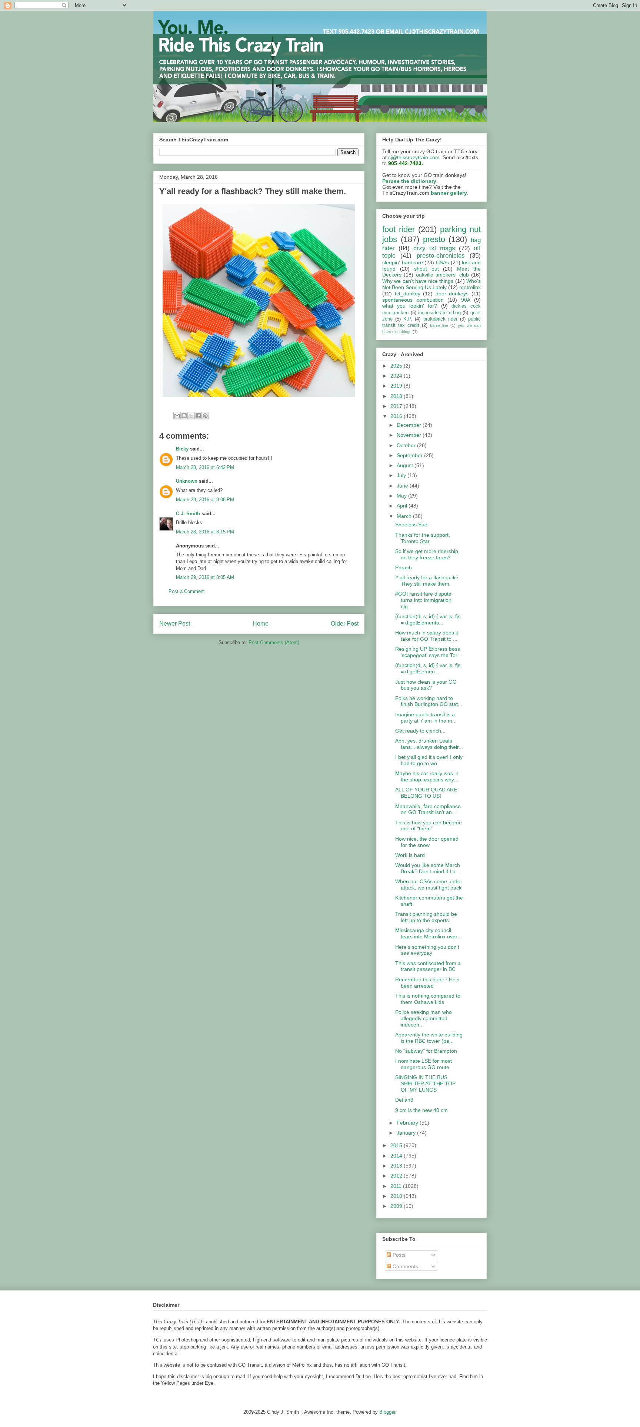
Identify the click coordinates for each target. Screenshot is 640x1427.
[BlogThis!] (184, 415)
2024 (397, 376)
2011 (396, 1186)
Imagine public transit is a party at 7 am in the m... (426, 717)
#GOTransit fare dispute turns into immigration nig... (423, 600)
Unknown (186, 481)
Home (261, 623)
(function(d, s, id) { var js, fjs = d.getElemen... (427, 668)
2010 (397, 1196)
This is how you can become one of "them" (428, 826)
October (407, 445)
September (410, 455)
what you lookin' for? (409, 306)
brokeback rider (440, 319)
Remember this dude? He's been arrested (427, 983)
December (410, 425)
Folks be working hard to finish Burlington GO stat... (428, 701)
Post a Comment (187, 591)
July (402, 475)
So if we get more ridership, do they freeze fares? (427, 554)
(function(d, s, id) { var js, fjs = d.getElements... (427, 619)
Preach (403, 567)
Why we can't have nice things (417, 281)
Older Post (345, 623)
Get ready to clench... (420, 731)
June (403, 486)
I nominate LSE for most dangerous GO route (423, 1064)
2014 (397, 1156)
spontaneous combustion (413, 300)
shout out (426, 269)
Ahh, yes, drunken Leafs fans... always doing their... (429, 744)
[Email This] (177, 415)
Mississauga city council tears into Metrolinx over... (428, 933)
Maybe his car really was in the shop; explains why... (427, 776)
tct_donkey (407, 294)
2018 (397, 396)
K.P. (407, 319)
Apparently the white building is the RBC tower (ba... (429, 1038)
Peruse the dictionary (409, 181)
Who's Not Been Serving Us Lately (431, 284)
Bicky (182, 449)
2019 (397, 386)
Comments (404, 1266)
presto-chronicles (441, 255)
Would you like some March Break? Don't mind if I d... (427, 868)
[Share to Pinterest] (205, 415)
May (402, 496)
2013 (397, 1166)
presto (434, 239)
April (403, 506)
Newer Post (174, 623)
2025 (397, 366)
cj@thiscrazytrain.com (414, 157)
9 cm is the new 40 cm (421, 1110)
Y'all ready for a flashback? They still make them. (427, 581)
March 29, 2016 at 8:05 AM (205, 577)
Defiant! (404, 1100)
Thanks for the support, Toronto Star (422, 538)
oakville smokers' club (442, 275)
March (405, 516)
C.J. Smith (188, 513)
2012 (397, 1176)
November (410, 435)
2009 (397, 1206)
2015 (397, 1145)
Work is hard (410, 855)
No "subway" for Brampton (426, 1051)
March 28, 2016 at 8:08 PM (205, 499)
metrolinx (470, 287)
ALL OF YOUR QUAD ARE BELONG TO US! (426, 793)
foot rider (398, 229)
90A (465, 300)
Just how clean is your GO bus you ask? (426, 685)
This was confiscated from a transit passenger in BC (428, 966)
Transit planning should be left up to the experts (426, 917)
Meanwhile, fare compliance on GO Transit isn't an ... (428, 809)
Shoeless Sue (411, 524)
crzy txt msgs (434, 248)
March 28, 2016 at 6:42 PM (205, 467)
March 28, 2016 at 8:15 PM (205, 532)
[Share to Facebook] (198, 415)
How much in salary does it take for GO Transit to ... (426, 636)
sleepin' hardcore (402, 262)
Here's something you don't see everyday (427, 950)
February (408, 1123)
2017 (397, 406)
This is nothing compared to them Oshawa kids (427, 999)
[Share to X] (191, 415)
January (407, 1133)
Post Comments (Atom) (274, 642)
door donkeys (452, 294)
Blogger (387, 1412)
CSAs (442, 262)
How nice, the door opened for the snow (427, 842)
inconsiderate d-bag (439, 312)
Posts (398, 1255)
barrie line (439, 325)
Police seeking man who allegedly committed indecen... (423, 1018)
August (405, 465)
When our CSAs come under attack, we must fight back (428, 884)
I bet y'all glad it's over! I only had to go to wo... (429, 760)
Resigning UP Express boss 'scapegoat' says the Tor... (428, 652)
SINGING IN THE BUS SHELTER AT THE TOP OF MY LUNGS (425, 1083)
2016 (397, 416)
